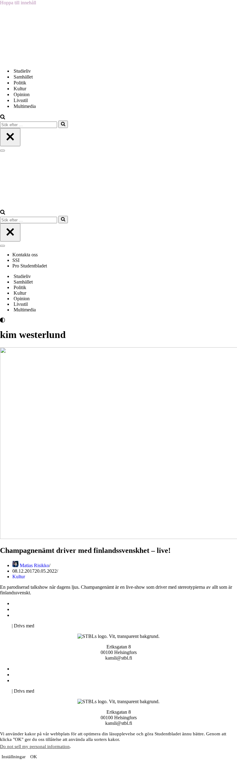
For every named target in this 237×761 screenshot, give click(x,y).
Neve (5, 625)
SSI (15, 260)
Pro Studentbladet (29, 265)
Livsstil (21, 100)
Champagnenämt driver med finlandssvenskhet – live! (85, 550)
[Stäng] (10, 137)
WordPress (45, 625)
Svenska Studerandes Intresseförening (50, 609)
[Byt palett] (55, 320)
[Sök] (2, 117)
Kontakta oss (25, 254)
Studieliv (22, 71)
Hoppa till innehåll (18, 2)
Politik (20, 82)
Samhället (23, 76)
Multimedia (25, 106)
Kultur (20, 88)
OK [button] (33, 756)
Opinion (22, 94)
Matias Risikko (34, 565)
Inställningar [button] (14, 756)
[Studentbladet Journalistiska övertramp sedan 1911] (31, 60)
